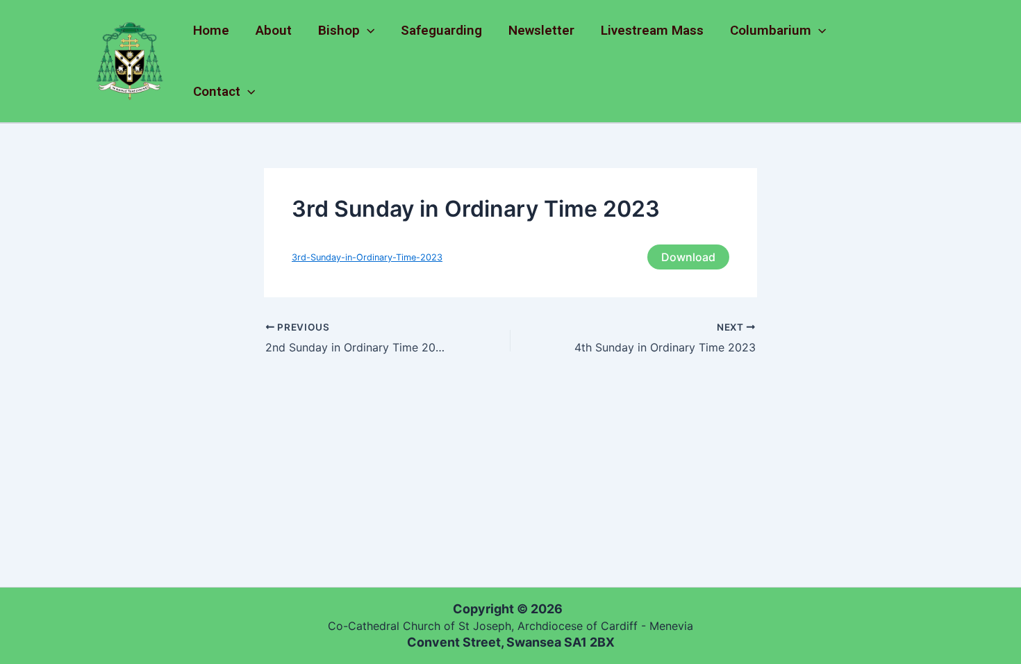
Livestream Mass (652, 30)
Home (211, 30)
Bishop (339, 30)
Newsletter (541, 30)
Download (688, 257)
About (274, 30)
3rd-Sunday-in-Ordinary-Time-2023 (367, 257)
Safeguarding (441, 30)
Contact (216, 91)
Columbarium (770, 30)
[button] (367, 30)
